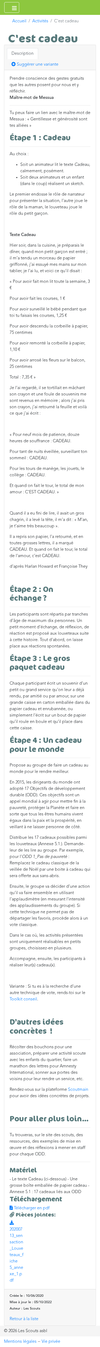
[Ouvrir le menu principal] (11, 7)
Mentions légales (20, 1342)
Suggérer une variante (37, 64)
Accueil (19, 21)
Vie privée (51, 1342)
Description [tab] (22, 54)
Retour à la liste (24, 1319)
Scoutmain (78, 1090)
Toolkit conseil (23, 999)
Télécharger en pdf (31, 1208)
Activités (40, 21)
